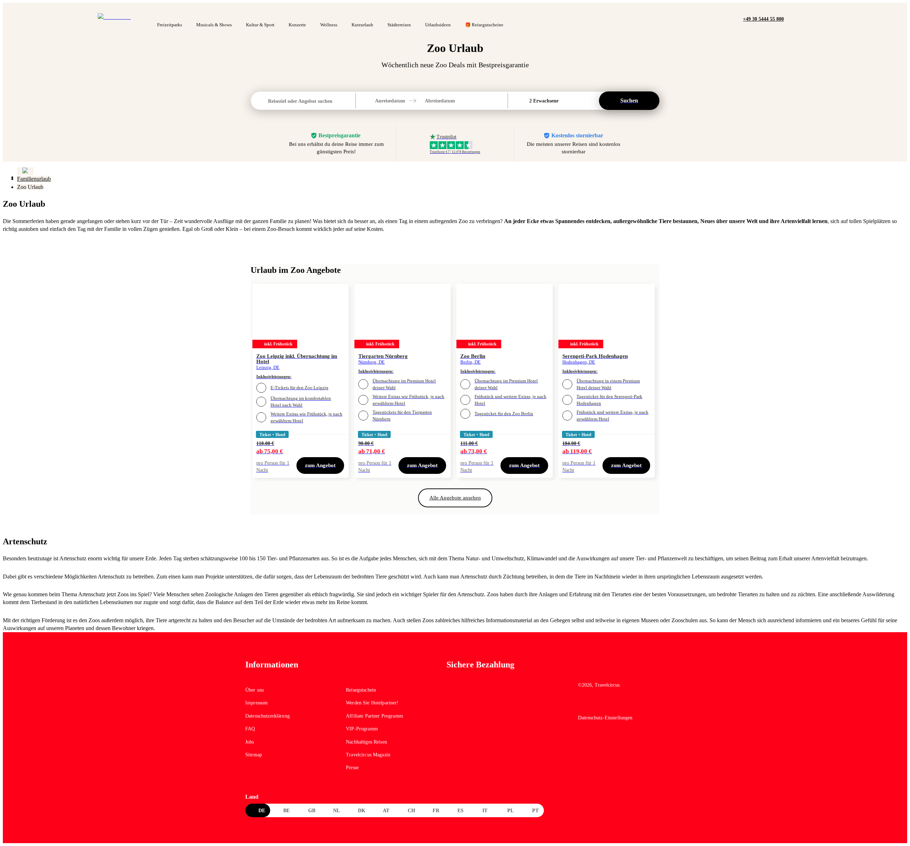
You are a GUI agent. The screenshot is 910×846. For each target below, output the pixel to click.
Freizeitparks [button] (169, 24)
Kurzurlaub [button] (362, 24)
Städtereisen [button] (399, 24)
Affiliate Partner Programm (374, 716)
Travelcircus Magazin (368, 754)
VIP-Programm (362, 728)
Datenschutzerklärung (267, 716)
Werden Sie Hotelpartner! (372, 702)
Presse (352, 767)
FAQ (250, 728)
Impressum (256, 702)
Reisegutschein (361, 690)
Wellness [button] (328, 24)
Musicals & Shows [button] (214, 24)
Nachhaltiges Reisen (366, 742)
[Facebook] (583, 705)
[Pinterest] (614, 705)
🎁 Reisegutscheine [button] (484, 24)
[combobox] (268, 101)
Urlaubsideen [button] (438, 24)
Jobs (249, 742)
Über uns (254, 690)
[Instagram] (598, 705)
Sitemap (253, 754)
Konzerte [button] (297, 24)
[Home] (25, 171)
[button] (791, 18)
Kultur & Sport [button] (260, 24)
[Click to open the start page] (621, 670)
